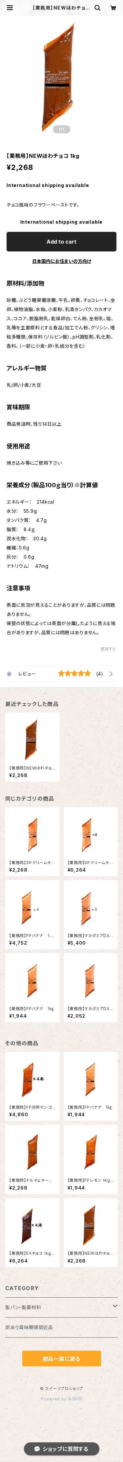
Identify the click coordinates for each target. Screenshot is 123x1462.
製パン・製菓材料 (23, 1307)
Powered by (54, 1399)
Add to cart (61, 241)
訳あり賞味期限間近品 (29, 1327)
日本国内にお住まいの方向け (61, 261)
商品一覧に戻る (62, 1359)
